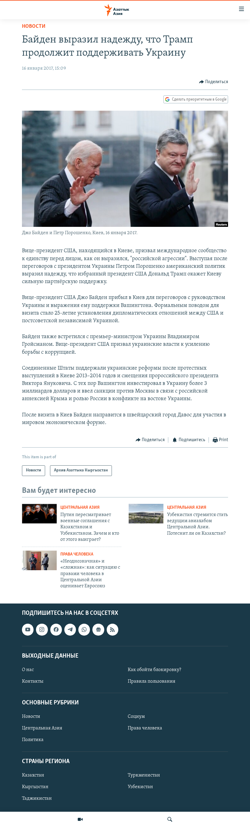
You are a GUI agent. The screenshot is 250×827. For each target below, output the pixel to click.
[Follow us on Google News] (98, 629)
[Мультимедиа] (80, 819)
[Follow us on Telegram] (70, 629)
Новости (33, 26)
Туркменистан (144, 775)
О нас (28, 669)
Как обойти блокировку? (154, 669)
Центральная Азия (80, 507)
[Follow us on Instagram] (42, 629)
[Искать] (170, 819)
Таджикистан (37, 798)
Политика (33, 739)
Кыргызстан (35, 787)
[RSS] (112, 629)
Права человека (76, 554)
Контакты (32, 681)
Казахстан (33, 775)
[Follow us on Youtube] (28, 629)
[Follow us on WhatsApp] (84, 629)
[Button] (213, 82)
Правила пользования (151, 681)
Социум (136, 716)
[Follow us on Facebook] (56, 629)
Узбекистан (140, 787)
